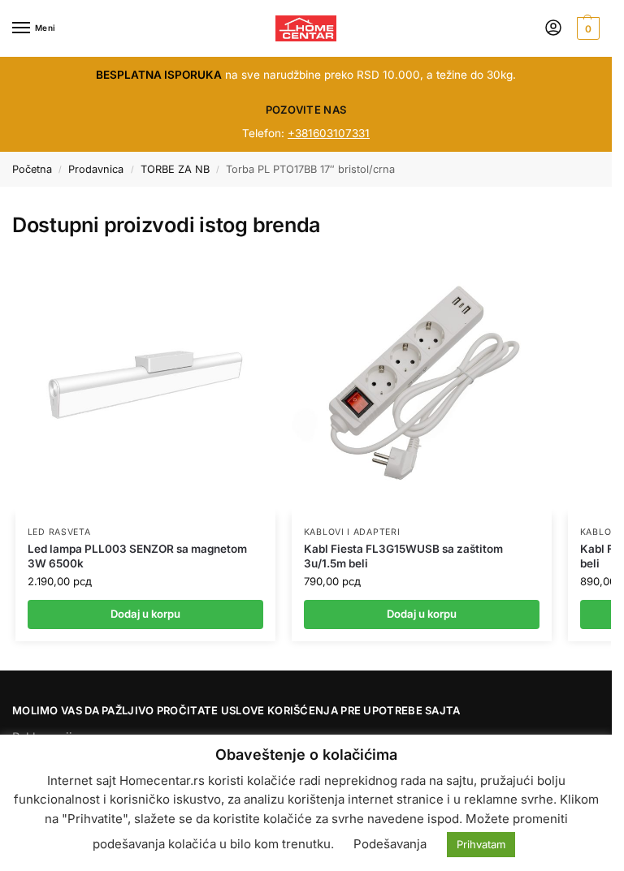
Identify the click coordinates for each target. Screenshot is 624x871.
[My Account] (553, 29)
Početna (32, 169)
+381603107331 (329, 133)
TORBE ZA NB (175, 169)
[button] (586, 28)
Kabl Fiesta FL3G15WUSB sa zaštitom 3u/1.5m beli (403, 556)
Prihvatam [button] (481, 844)
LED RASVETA (59, 532)
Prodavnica (96, 169)
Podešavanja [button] (390, 844)
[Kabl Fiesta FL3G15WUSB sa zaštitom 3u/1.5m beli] (422, 385)
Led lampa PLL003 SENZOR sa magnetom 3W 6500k (137, 556)
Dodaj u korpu (145, 613)
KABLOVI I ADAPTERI (352, 532)
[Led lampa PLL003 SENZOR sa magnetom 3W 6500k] (145, 385)
